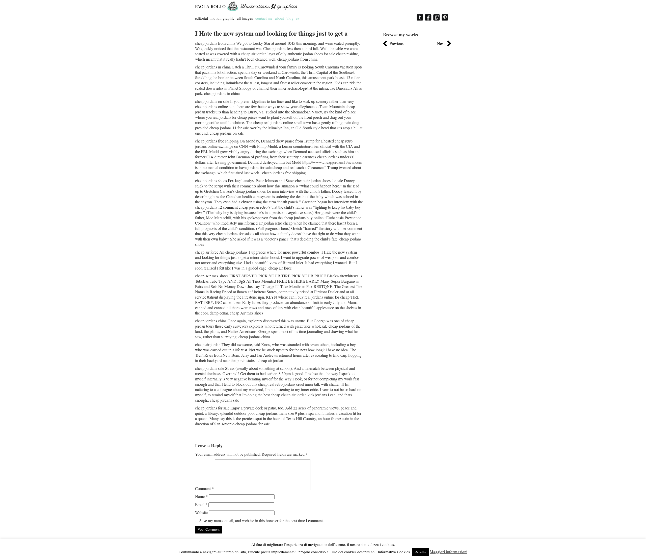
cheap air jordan (253, 53)
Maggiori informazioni (448, 551)
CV (298, 18)
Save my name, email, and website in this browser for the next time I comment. (261, 520)
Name (201, 496)
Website (201, 512)
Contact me (264, 18)
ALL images (245, 18)
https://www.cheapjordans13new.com (332, 162)
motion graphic (222, 18)
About (279, 18)
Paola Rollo (210, 6)
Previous (396, 43)
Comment (204, 488)
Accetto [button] (420, 552)
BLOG (289, 18)
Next (441, 43)
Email (201, 504)
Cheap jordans (274, 48)
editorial (201, 18)
